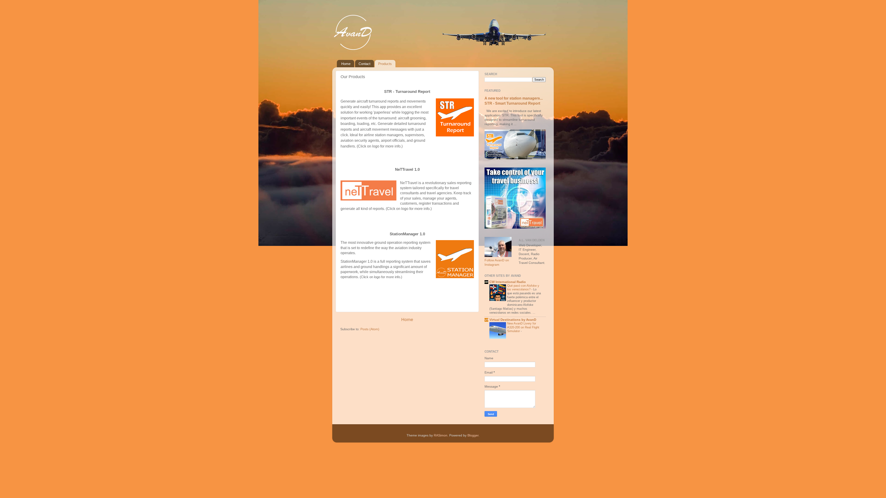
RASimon (440, 435)
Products (385, 64)
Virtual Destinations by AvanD (512, 319)
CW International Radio (507, 282)
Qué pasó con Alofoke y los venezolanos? (523, 287)
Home (345, 64)
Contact (364, 64)
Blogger (473, 435)
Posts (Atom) (369, 329)
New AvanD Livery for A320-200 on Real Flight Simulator (523, 327)
